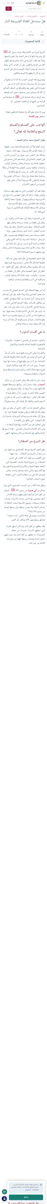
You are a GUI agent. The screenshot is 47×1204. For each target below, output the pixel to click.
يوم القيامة (33, 116)
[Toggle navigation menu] (43, 3)
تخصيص (28, 1189)
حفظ (42, 34)
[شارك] (4, 1192)
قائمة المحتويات (32, 41)
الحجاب (41, 385)
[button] (22, 35)
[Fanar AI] (4, 1198)
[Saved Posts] (3, 3)
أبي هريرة (32, 490)
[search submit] (9, 9)
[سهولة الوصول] (8, 3)
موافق (26, 1197)
